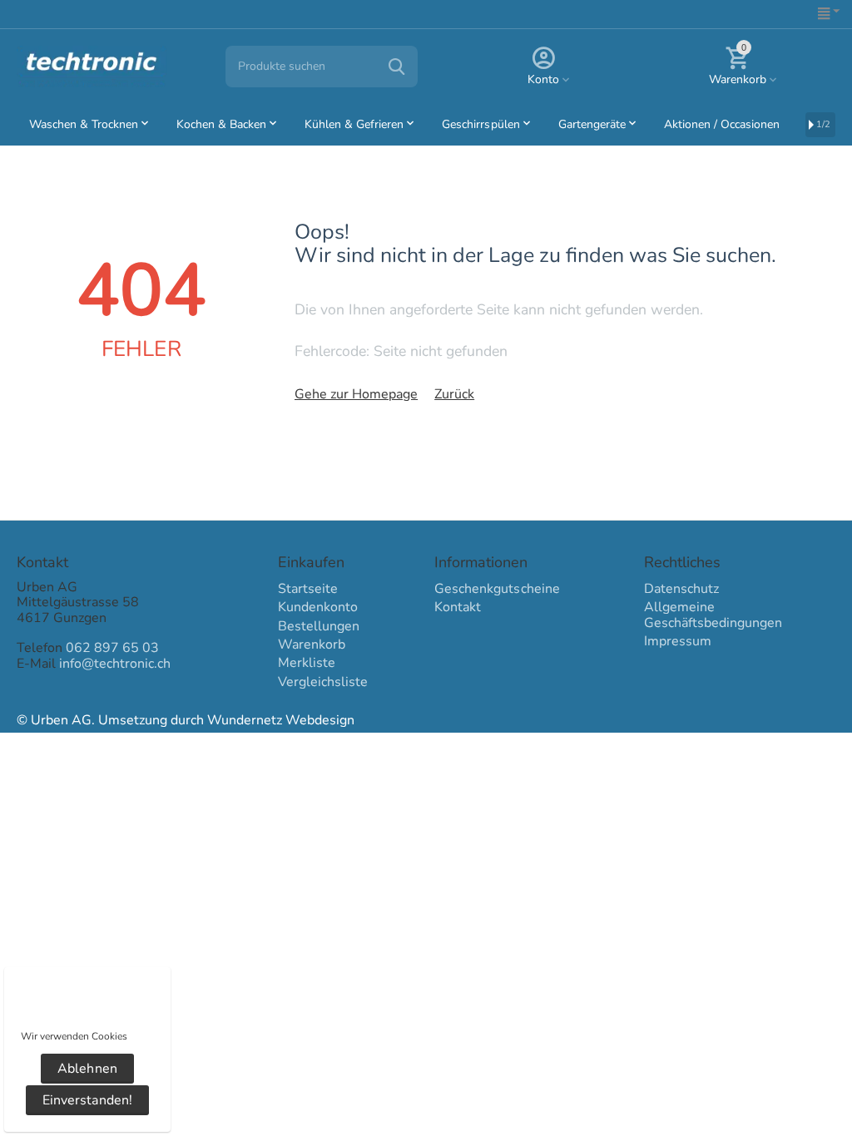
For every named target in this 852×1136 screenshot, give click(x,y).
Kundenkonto (318, 607)
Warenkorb (311, 644)
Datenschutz (681, 589)
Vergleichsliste (323, 682)
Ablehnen (86, 1068)
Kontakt (457, 607)
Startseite (308, 589)
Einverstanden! (86, 1100)
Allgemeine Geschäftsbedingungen (713, 614)
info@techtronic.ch (115, 663)
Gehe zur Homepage (356, 394)
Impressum (677, 641)
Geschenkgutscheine (496, 589)
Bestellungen (318, 626)
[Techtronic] (92, 66)
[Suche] (397, 66)
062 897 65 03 (112, 648)
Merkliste (306, 663)
